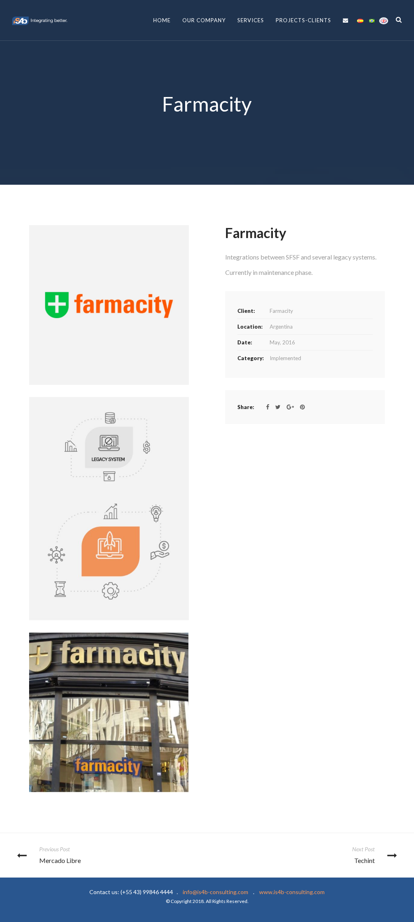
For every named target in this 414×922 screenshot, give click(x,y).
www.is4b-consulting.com (245, 896)
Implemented (285, 358)
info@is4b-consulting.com (215, 891)
